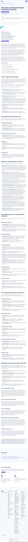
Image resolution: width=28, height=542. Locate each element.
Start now (3, 472)
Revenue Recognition (10, 513)
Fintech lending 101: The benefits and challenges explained (10, 458)
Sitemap (22, 503)
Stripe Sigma (9, 514)
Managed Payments (10, 508)
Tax (8, 515)
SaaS (15, 504)
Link (8, 507)
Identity (9, 504)
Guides (22, 492)
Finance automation (17, 498)
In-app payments (17, 500)
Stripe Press (22, 511)
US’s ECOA (4, 401)
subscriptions (15, 191)
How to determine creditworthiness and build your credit (9, 456)
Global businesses (17, 499)
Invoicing (9, 505)
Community (22, 495)
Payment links (9, 509)
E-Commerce (16, 496)
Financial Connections (10, 503)
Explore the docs (17, 481)
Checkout (9, 497)
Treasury (9, 517)
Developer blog (16, 533)
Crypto (9, 500)
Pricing (9, 492)
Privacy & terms (23, 498)
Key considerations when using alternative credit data (8, 36)
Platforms (16, 503)
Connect (9, 499)
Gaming (16, 507)
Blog (21, 494)
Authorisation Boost (10, 494)
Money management (10, 3)
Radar (8, 512)
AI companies (16, 505)
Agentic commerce (17, 494)
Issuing (9, 506)
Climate (9, 498)
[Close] (26, 538)
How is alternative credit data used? (6, 33)
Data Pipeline (9, 501)
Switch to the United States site (13, 540)
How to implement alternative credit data (6, 37)
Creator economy (17, 506)
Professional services (17, 514)
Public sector (16, 515)
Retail (15, 516)
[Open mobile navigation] (26, 1)
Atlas (8, 493)
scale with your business (19, 271)
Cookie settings (23, 504)
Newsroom (22, 510)
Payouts (9, 511)
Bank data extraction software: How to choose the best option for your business (13, 457)
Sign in (22, 518)
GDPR (2, 420)
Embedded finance (17, 497)
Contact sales (8, 472)
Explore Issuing (3, 482)
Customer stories (23, 493)
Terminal (9, 516)
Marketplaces (16, 501)
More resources (3, 3)
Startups (16, 493)
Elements (9, 502)
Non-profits (16, 513)
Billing (8, 495)
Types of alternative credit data (5, 32)
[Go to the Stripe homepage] (2, 491)
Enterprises (16, 492)
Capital (9, 496)
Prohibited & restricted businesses (22, 500)
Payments (9, 510)
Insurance (16, 510)
